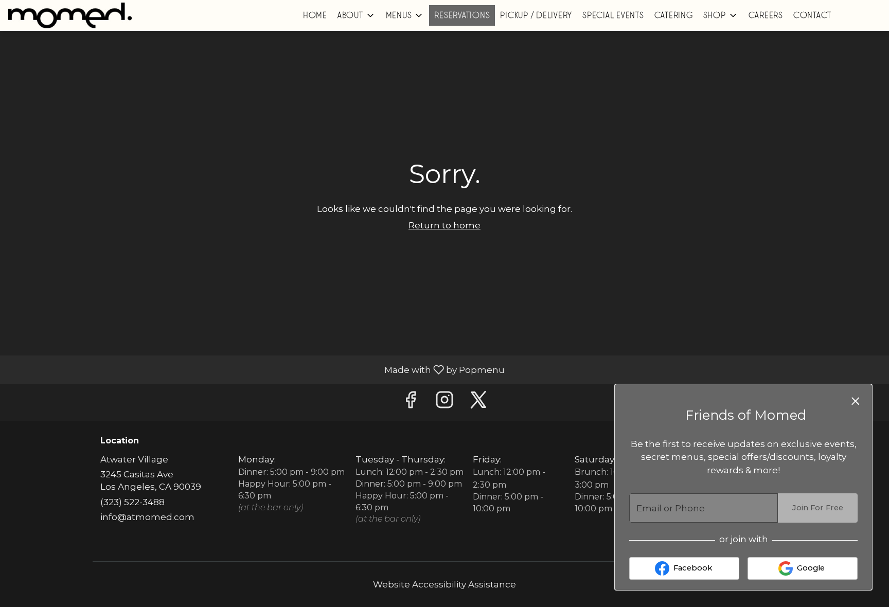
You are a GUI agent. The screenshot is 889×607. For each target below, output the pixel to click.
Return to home (444, 225)
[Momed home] (70, 15)
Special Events (613, 15)
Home (315, 15)
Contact (812, 15)
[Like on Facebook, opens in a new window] (410, 402)
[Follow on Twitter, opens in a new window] (478, 402)
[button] (356, 15)
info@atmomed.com (147, 517)
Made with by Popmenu (256, 370)
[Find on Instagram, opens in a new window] (444, 402)
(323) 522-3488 (132, 502)
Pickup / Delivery (536, 15)
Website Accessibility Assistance (444, 584)
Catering (673, 15)
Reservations (462, 15)
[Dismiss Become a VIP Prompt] (855, 401)
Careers (766, 15)
